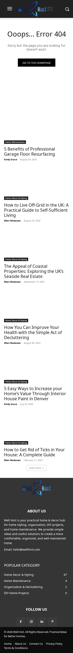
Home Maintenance (15, 142)
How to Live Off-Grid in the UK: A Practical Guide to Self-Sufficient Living (36, 210)
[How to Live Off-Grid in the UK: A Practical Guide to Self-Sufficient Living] (36, 183)
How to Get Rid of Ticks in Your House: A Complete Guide (34, 452)
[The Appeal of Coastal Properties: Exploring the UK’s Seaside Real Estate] (36, 245)
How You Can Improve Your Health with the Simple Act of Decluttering (33, 332)
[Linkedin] (42, 621)
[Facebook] (20, 621)
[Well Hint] (36, 488)
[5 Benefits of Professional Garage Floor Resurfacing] (36, 127)
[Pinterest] (52, 621)
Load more (35, 468)
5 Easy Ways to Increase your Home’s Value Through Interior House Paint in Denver (35, 393)
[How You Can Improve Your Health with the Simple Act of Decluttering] (36, 306)
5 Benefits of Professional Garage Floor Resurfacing (29, 151)
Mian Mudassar (12, 220)
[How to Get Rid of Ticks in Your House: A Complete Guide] (36, 428)
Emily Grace (10, 159)
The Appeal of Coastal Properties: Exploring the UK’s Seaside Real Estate (33, 271)
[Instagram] (31, 621)
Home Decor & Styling (16, 198)
